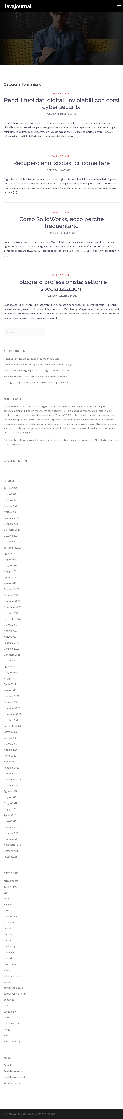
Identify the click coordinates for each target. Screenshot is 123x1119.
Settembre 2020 (12, 725)
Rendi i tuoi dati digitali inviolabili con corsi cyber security (61, 103)
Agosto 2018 (10, 856)
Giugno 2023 (10, 565)
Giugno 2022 (10, 624)
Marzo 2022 (10, 636)
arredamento (11, 880)
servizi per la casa (13, 987)
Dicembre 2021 (12, 654)
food (6, 910)
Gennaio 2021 (11, 702)
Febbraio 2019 (11, 826)
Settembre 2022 (12, 618)
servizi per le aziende (15, 993)
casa (6, 892)
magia (7, 940)
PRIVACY (17, 444)
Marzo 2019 (10, 821)
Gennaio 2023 (11, 595)
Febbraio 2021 (11, 696)
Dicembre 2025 (12, 529)
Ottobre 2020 (11, 720)
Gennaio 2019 (11, 833)
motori (8, 958)
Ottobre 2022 (11, 613)
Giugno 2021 (10, 672)
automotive (10, 886)
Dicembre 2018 (12, 838)
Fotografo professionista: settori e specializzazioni (61, 285)
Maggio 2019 (11, 809)
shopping (9, 999)
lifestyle (8, 934)
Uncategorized (12, 1023)
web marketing (12, 1041)
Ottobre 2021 (11, 660)
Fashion (8, 904)
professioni (10, 964)
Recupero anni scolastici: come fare (61, 163)
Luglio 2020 (10, 737)
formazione (61, 93)
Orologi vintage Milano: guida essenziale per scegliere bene (36, 382)
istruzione (9, 922)
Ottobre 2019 (11, 785)
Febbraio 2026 (11, 517)
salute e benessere (14, 976)
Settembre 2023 (12, 547)
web (6, 1035)
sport (7, 1005)
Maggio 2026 (11, 505)
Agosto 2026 (10, 488)
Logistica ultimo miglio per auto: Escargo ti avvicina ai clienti (37, 370)
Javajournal (18, 6)
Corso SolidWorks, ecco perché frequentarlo (61, 222)
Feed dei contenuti (14, 1071)
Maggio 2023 (11, 571)
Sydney (37, 1113)
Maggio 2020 (11, 749)
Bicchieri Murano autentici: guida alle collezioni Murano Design (38, 364)
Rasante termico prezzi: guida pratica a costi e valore (33, 358)
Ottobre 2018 (11, 850)
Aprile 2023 (10, 577)
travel (7, 1017)
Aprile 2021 (10, 684)
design (7, 898)
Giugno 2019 (10, 803)
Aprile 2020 (10, 755)
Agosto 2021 (10, 666)
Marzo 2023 (10, 583)
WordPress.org (12, 1083)
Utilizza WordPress (14, 1113)
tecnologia (10, 1011)
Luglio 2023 (10, 559)
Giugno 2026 (10, 500)
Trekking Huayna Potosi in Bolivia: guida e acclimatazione (35, 376)
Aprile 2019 (10, 815)
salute (7, 969)
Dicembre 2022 (12, 601)
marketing (10, 946)
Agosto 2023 (10, 553)
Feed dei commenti (14, 1077)
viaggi (7, 1029)
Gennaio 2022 (11, 648)
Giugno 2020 (10, 743)
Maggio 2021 (11, 678)
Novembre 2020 (12, 714)
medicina (9, 952)
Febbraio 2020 (11, 767)
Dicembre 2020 (12, 708)
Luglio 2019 (10, 797)
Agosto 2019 (10, 791)
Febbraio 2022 (11, 642)
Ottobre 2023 (11, 541)
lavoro (7, 928)
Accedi (7, 1065)
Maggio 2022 (11, 630)
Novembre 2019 (12, 779)
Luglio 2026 (10, 494)
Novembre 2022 (12, 607)
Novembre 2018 (12, 844)
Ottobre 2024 (11, 535)
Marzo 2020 (10, 761)
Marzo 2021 (10, 690)
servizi (7, 981)
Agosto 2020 (10, 731)
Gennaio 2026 (11, 523)
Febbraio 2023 (11, 589)
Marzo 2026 (10, 511)
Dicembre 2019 (12, 773)
